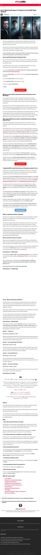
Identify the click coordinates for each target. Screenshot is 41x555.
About (8, 553)
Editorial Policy (12, 553)
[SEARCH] (39, 5)
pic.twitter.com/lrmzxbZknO (20, 394)
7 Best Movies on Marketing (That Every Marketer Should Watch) (12, 537)
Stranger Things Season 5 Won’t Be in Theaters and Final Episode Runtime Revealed (15, 544)
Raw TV (24, 453)
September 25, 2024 (20, 398)
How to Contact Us (19, 553)
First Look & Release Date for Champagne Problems (10, 542)
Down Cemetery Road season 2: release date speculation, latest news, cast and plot (15, 539)
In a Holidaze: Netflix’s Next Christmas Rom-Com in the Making (12, 540)
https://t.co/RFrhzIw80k (21, 392)
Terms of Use (26, 553)
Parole (10, 84)
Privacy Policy (31, 553)
